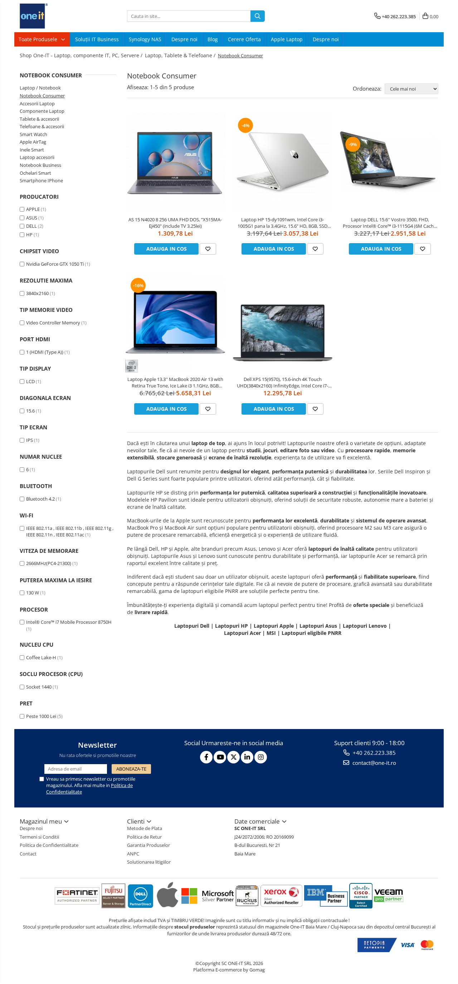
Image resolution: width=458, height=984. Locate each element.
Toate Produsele (39, 39)
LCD (30, 381)
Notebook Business (40, 165)
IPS (29, 440)
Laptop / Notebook (40, 88)
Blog (213, 39)
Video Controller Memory (53, 322)
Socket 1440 (39, 687)
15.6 (30, 410)
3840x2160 (37, 293)
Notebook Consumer (42, 95)
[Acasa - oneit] (55, 16)
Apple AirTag (33, 142)
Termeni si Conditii (39, 837)
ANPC (133, 853)
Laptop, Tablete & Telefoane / (181, 55)
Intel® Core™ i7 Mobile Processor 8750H (69, 622)
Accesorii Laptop (37, 103)
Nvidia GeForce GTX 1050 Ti (55, 264)
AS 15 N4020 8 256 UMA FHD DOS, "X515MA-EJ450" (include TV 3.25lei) (175, 222)
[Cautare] (257, 16)
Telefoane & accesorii (42, 126)
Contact (28, 853)
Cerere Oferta (244, 39)
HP (29, 234)
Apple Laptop (287, 39)
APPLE (33, 209)
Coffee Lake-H (41, 657)
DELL (31, 226)
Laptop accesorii (37, 157)
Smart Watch (33, 134)
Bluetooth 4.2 (40, 499)
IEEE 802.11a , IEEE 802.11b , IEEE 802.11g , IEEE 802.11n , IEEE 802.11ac (69, 531)
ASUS (31, 217)
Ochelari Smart (35, 173)
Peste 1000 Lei (41, 716)
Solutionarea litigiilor (149, 862)
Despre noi (184, 39)
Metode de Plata (144, 828)
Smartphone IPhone (41, 180)
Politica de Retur (144, 837)
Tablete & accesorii (39, 119)
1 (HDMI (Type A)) (44, 352)
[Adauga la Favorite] (208, 249)
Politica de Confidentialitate (49, 845)
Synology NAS (145, 39)
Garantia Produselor (148, 845)
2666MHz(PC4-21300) (48, 563)
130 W (32, 592)
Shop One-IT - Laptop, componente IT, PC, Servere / (82, 55)
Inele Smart (32, 149)
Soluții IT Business (97, 39)
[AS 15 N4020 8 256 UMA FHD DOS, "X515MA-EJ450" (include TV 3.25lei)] (175, 162)
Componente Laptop (42, 111)
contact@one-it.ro (373, 762)
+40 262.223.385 (373, 752)
